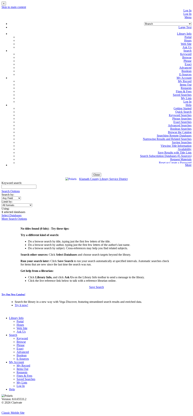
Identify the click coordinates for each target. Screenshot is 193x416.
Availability (184, 149)
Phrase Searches (181, 118)
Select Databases (11, 215)
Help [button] (188, 105)
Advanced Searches (179, 125)
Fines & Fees (183, 91)
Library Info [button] (184, 33)
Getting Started (182, 108)
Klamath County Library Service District (103, 179)
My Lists (186, 98)
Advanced (185, 67)
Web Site (186, 43)
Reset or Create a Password (175, 162)
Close (96, 174)
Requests (186, 88)
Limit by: (7, 201)
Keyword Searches (180, 115)
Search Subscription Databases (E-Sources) (165, 156)
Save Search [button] (96, 287)
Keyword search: (12, 183)
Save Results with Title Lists (174, 152)
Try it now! (21, 305)
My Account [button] (184, 77)
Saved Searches (182, 94)
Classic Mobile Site (13, 412)
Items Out (185, 84)
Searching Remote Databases (174, 135)
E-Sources (185, 74)
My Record (184, 81)
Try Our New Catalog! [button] (13, 294)
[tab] (96, 294)
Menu (188, 17)
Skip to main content (14, 7)
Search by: (8, 194)
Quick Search (183, 111)
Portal (188, 37)
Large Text (184, 27)
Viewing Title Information (176, 145)
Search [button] (187, 50)
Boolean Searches (180, 128)
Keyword (185, 54)
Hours (187, 40)
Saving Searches (181, 142)
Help (12, 389)
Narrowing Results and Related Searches (167, 139)
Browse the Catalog (179, 132)
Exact (188, 64)
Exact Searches (182, 122)
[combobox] (11, 198)
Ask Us (186, 47)
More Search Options (14, 218)
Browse (186, 57)
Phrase (187, 60)
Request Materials (180, 159)
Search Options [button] (11, 191)
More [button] (188, 165)
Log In (187, 10)
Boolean (186, 71)
